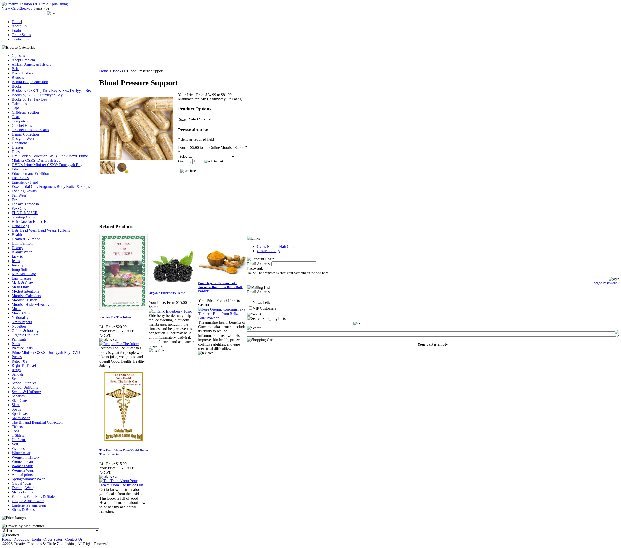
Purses (17, 357)
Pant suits (19, 339)
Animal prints (22, 475)
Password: (255, 268)
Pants (16, 344)
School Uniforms (25, 387)
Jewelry (18, 265)
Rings (16, 370)
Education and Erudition (30, 173)
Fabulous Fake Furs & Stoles (34, 496)
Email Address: (258, 264)
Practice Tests (22, 348)
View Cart (10, 8)
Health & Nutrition (26, 239)
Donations (19, 143)
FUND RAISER (25, 213)
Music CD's (21, 313)
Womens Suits (22, 466)
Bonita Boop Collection (30, 82)
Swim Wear (21, 418)
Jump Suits (20, 269)
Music (16, 309)
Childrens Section (25, 112)
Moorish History (24, 300)
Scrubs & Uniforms (26, 392)
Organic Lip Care (25, 335)
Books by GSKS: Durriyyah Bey (37, 95)
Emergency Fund (25, 182)
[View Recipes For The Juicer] (119, 344)
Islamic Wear (22, 252)
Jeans (16, 261)
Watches (18, 448)
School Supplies (24, 383)
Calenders (19, 104)
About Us (19, 26)
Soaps (16, 409)
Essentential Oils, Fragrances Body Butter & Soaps (51, 187)
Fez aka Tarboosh (25, 204)
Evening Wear (22, 488)
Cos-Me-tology (268, 251)
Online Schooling (25, 331)
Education (19, 169)
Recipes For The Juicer (115, 317)
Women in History (26, 457)
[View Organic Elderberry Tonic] (170, 311)
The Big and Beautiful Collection (37, 422)
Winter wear (21, 453)
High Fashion (22, 243)
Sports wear (21, 413)
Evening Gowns (24, 191)
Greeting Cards (23, 217)
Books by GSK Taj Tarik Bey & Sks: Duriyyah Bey (52, 91)
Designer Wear (23, 139)
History (17, 248)
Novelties (19, 326)
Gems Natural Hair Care (275, 246)
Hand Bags (20, 226)
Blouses (18, 77)
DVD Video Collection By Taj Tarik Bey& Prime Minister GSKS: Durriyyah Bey (50, 158)
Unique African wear (28, 501)
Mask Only (20, 287)
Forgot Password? (605, 283)
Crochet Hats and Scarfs (30, 130)
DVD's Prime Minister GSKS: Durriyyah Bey (47, 165)
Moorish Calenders (26, 296)
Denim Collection (25, 134)
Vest (15, 444)
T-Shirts (18, 435)
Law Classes (21, 278)
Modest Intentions (25, 291)
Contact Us (20, 39)
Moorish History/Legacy (30, 304)
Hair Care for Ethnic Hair (31, 221)
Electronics (20, 178)
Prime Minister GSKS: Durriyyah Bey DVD (46, 352)
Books (17, 86)
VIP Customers (264, 308)
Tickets (17, 427)
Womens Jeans (23, 461)
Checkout (25, 8)
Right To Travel (24, 365)
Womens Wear (23, 470)
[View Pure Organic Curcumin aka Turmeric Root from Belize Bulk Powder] (222, 318)
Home (16, 22)
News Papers (22, 322)
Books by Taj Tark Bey (30, 99)
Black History (22, 73)
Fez (14, 200)
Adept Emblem (23, 60)
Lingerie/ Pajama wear (29, 505)
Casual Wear (21, 483)
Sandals (18, 374)
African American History (31, 64)
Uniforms (19, 440)
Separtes (18, 396)
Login (16, 30)
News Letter (262, 302)
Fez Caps (19, 208)
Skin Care (19, 400)
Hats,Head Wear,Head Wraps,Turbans (41, 230)
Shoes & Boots (23, 510)
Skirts (16, 405)
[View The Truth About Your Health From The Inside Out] (123, 485)
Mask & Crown (24, 283)
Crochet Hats (22, 125)
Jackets (17, 256)
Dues (16, 152)
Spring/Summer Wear (28, 479)
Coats (16, 117)
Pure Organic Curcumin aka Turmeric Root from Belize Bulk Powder (220, 287)
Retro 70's (19, 361)
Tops (15, 431)
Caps (15, 108)
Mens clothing (22, 492)
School (17, 379)
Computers (20, 121)
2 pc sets (18, 56)
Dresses (18, 147)
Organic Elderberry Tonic (167, 293)
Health (17, 235)
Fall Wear (19, 195)
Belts (15, 69)
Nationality (20, 317)
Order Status (21, 35)
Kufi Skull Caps (24, 274)
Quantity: (185, 161)
